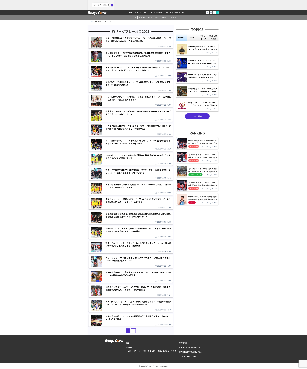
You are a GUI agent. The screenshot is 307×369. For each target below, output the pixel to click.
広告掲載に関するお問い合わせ (190, 352)
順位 (157, 17)
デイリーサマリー (145, 17)
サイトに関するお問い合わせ (190, 347)
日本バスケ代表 (194, 147)
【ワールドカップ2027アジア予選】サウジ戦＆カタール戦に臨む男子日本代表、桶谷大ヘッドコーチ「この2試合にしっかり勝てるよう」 (202, 156)
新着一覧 (129, 347)
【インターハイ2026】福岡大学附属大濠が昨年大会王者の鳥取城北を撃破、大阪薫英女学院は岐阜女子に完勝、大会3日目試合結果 (202, 170)
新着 (130, 12)
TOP (127, 343)
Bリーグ (138, 12)
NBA (146, 12)
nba (192, 37)
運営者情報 (183, 343)
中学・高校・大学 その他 (174, 12)
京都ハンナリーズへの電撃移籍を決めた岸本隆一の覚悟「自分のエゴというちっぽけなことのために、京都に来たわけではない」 (202, 198)
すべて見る (197, 116)
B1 (192, 203)
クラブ (173, 17)
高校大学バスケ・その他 (167, 351)
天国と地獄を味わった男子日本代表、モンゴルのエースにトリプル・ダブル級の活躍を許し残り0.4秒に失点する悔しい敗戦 (203, 142)
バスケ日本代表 (156, 12)
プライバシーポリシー (187, 356)
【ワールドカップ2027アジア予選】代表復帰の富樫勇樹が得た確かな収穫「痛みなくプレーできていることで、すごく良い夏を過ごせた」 (202, 184)
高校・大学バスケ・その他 (195, 174)
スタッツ (164, 17)
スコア (133, 17)
